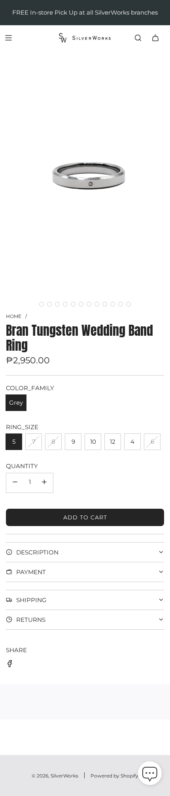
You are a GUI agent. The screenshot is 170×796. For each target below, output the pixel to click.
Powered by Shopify (114, 776)
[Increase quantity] (44, 483)
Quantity (22, 466)
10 (93, 441)
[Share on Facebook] (10, 665)
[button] (41, 304)
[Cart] (155, 37)
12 (112, 441)
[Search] (138, 37)
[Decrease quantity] (15, 483)
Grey (16, 402)
